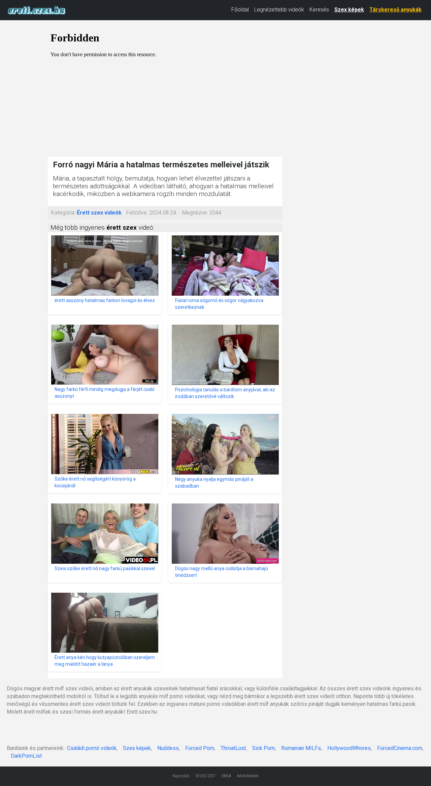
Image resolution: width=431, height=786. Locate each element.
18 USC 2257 (205, 776)
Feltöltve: (137, 212)
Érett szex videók (99, 212)
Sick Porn (263, 748)
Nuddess (168, 748)
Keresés (319, 9)
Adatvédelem (248, 776)
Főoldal (240, 9)
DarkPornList (26, 756)
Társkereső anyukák (395, 9)
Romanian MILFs (301, 748)
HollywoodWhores (349, 748)
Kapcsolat (181, 776)
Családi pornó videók (92, 748)
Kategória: (63, 212)
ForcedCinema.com (399, 748)
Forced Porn (199, 748)
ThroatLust (233, 748)
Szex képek (349, 9)
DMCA (226, 776)
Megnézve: (195, 212)
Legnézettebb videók (279, 9)
